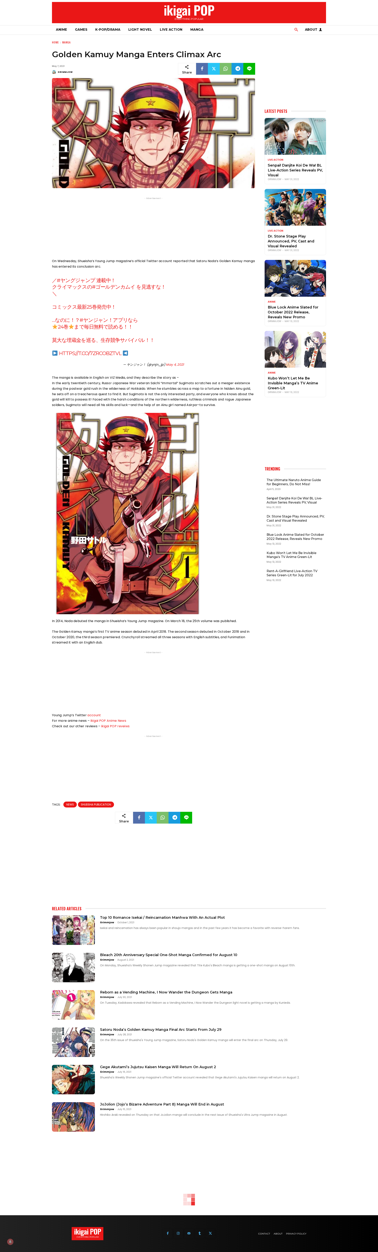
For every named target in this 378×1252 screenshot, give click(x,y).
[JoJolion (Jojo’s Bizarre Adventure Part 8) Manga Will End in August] (73, 1117)
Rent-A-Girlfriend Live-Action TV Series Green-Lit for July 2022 (292, 573)
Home (55, 42)
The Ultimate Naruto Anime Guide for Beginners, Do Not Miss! (294, 482)
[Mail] (189, 1233)
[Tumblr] (199, 1233)
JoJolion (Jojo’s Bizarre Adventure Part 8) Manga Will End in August (162, 1104)
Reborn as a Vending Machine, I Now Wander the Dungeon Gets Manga (166, 992)
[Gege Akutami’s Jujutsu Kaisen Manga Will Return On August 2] (73, 1079)
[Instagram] (178, 1233)
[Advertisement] (153, 227)
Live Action (275, 160)
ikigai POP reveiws (115, 726)
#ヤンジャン (94, 320)
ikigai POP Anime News (108, 720)
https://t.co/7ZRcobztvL (90, 353)
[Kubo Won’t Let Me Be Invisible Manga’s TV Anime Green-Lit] (295, 349)
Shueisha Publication (96, 804)
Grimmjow (65, 72)
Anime (272, 302)
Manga (66, 42)
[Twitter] (214, 69)
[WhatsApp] (226, 69)
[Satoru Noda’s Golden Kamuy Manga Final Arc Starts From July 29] (73, 1042)
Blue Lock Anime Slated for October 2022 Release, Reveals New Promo (293, 312)
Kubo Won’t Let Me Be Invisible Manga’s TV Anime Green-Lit (293, 383)
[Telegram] (237, 69)
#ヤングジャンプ (76, 280)
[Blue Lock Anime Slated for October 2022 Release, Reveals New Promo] (295, 278)
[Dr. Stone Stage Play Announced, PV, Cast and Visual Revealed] (295, 207)
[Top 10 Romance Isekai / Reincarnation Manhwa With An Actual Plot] (73, 930)
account (94, 715)
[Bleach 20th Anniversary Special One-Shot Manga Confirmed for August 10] (73, 967)
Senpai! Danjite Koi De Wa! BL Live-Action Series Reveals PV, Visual (295, 170)
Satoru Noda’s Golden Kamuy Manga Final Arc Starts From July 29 (160, 1029)
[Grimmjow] (54, 72)
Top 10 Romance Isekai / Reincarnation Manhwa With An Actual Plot (162, 917)
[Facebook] (202, 69)
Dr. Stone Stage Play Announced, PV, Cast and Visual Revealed (291, 241)
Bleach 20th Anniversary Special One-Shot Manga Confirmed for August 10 (168, 955)
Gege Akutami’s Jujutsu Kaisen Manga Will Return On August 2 (158, 1067)
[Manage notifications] (10, 1242)
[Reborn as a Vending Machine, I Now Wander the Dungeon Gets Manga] (73, 1005)
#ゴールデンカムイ (113, 287)
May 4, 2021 (175, 364)
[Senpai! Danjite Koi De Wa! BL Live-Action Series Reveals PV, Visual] (295, 136)
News (70, 804)
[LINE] (249, 69)
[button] (296, 30)
